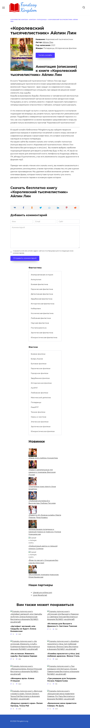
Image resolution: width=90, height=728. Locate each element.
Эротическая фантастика (42, 333)
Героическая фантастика (42, 289)
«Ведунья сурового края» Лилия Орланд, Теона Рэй (26, 704)
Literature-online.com (42, 593)
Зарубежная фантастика (41, 299)
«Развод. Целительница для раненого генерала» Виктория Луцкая (42, 472)
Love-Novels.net (40, 595)
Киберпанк (36, 308)
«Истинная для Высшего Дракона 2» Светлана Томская (62, 625)
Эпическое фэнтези (40, 422)
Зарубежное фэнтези (40, 378)
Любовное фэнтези (39, 393)
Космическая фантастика (42, 313)
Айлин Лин (48, 42)
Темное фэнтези (38, 412)
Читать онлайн (45, 55)
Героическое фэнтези (40, 368)
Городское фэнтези (39, 373)
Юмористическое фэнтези (43, 431)
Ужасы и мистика (38, 417)
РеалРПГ (35, 407)
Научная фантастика (40, 323)
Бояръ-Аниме (37, 359)
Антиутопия (36, 279)
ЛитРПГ (34, 388)
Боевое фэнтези (38, 354)
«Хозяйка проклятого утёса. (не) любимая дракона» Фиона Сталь (63, 654)
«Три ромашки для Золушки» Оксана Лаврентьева (61, 679)
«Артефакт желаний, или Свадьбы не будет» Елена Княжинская (23, 628)
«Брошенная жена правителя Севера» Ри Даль (61, 704)
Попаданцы (42, 19)
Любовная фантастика (41, 318)
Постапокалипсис (39, 328)
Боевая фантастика (39, 284)
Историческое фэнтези (41, 383)
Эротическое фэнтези (40, 426)
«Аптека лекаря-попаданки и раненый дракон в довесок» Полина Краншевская (45, 531)
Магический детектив (41, 398)
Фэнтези (32, 19)
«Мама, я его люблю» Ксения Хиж (43, 458)
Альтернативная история (42, 275)
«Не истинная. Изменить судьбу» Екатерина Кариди (23, 654)
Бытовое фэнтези (38, 364)
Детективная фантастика (42, 294)
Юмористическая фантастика (44, 337)
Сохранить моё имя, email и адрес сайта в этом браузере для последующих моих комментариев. (43, 252)
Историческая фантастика (42, 304)
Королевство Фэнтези (19, 19)
